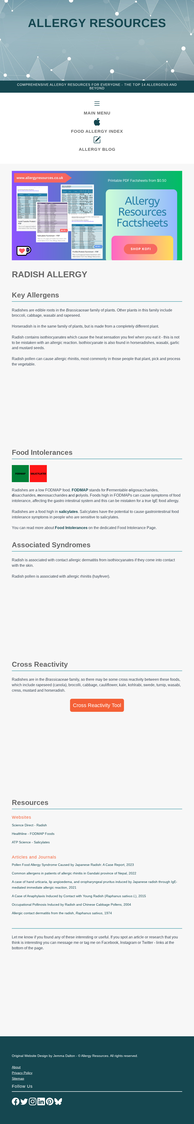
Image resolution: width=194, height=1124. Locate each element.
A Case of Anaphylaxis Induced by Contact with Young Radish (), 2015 (79, 896)
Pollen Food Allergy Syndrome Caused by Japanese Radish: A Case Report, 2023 (73, 865)
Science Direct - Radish (29, 825)
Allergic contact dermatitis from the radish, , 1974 (62, 913)
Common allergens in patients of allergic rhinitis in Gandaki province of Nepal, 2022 (74, 873)
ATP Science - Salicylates (31, 842)
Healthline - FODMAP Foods (33, 834)
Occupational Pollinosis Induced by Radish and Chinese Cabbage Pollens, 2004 (71, 904)
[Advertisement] (97, 406)
